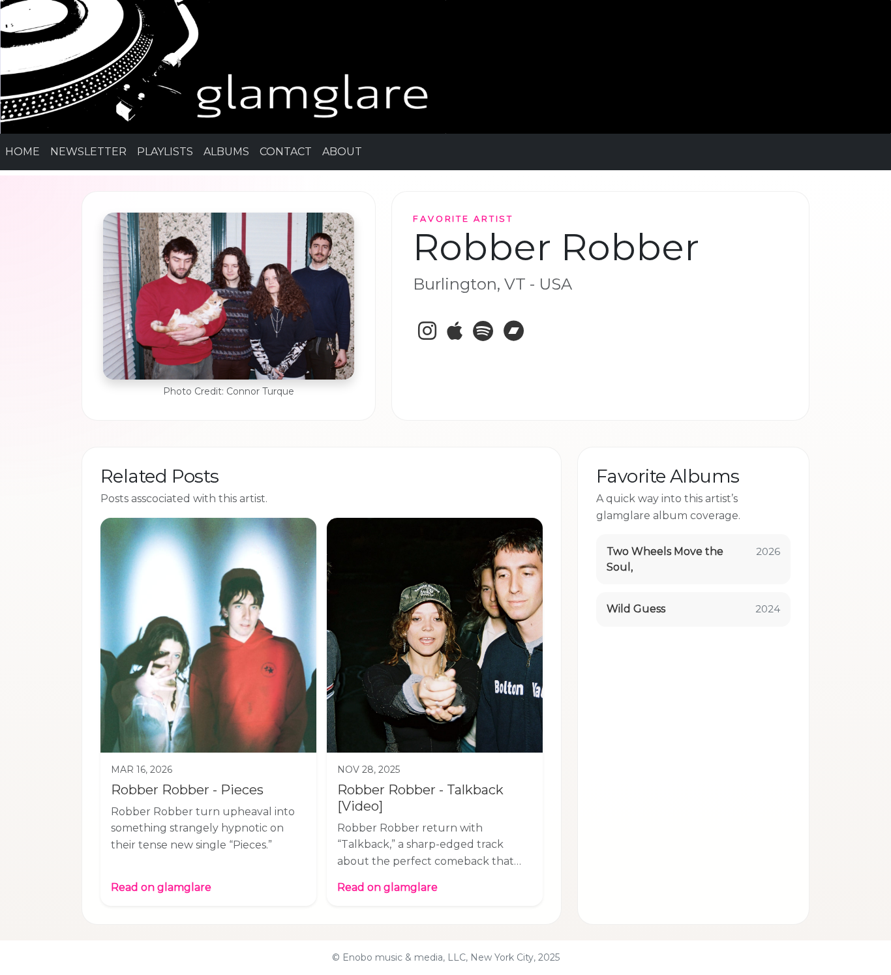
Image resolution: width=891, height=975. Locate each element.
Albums (226, 151)
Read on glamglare (161, 887)
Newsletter (88, 151)
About (342, 151)
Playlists (165, 151)
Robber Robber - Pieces (187, 790)
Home (22, 151)
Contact (286, 151)
